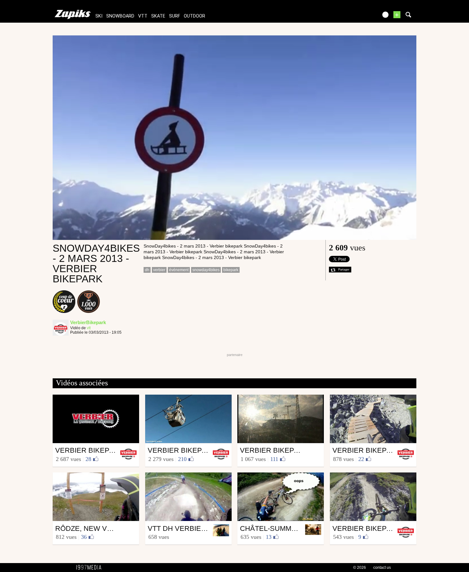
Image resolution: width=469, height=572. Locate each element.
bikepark (230, 270)
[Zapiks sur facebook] (359, 17)
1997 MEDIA (90, 567)
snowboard (120, 16)
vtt (142, 16)
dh (147, 270)
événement (179, 270)
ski (98, 16)
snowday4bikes (206, 270)
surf (174, 16)
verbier (159, 270)
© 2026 (359, 567)
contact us (382, 567)
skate (158, 16)
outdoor (194, 16)
